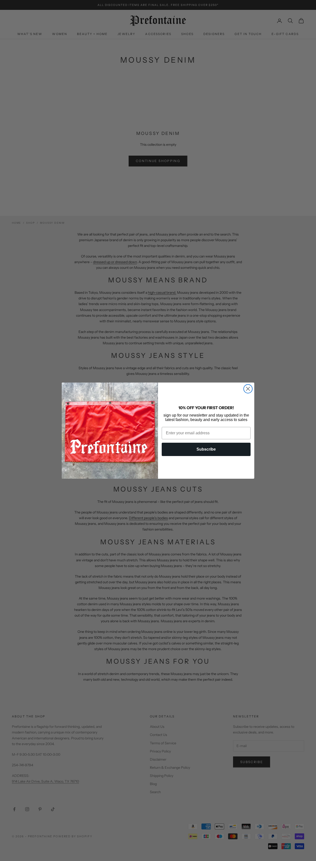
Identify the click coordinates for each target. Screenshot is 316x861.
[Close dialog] (248, 389)
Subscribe (206, 449)
